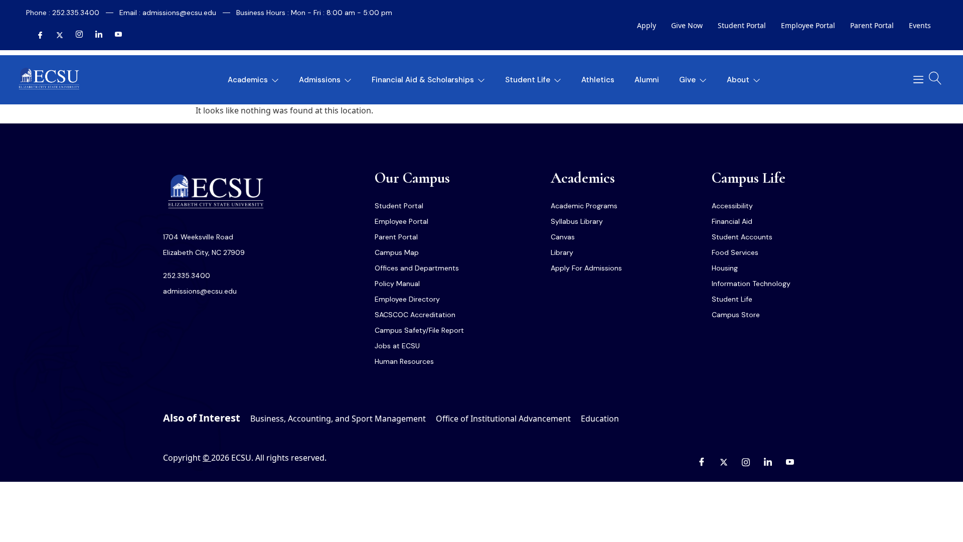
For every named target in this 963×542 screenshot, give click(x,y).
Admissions (320, 80)
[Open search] (935, 78)
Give (687, 80)
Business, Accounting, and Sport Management (338, 418)
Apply (646, 25)
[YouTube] (114, 35)
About (738, 80)
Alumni (646, 80)
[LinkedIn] (94, 35)
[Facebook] (36, 35)
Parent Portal (872, 25)
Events (920, 25)
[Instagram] (75, 35)
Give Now (687, 25)
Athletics (597, 80)
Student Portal (742, 25)
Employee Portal (808, 25)
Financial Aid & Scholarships (423, 80)
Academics (248, 80)
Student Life (527, 80)
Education (600, 418)
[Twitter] (55, 35)
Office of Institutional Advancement (503, 418)
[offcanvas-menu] (914, 80)
